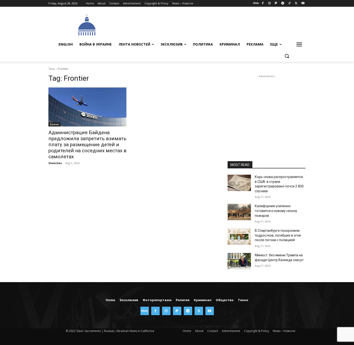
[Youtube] (303, 3)
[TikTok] (289, 3)
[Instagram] (269, 3)
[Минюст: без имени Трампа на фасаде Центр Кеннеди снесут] (239, 261)
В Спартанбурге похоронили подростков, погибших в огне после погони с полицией (278, 235)
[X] (296, 3)
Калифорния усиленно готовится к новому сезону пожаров (276, 210)
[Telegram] (283, 3)
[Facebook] (262, 3)
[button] (287, 56)
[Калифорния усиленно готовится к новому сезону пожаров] (239, 212)
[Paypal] (276, 3)
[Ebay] (256, 3)
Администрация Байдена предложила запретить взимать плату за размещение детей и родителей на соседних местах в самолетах (87, 144)
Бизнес (54, 124)
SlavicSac (55, 163)
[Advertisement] (213, 24)
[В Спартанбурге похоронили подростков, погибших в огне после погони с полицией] (239, 236)
